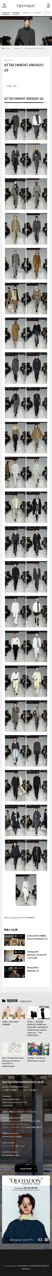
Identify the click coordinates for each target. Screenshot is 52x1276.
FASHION (6, 13)
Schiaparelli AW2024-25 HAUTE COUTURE (37, 954)
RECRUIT (7, 1261)
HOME (7, 48)
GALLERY (37, 13)
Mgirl (48, 13)
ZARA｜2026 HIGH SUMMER (10, 1023)
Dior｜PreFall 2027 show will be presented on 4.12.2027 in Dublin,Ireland (13, 1062)
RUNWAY (16, 13)
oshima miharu (10, 1259)
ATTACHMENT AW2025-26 (35, 48)
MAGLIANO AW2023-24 (33, 969)
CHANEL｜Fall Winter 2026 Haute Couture (36, 1059)
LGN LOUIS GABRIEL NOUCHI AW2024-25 (37, 937)
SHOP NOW (26, 1169)
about (6, 1256)
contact (7, 1257)
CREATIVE (27, 13)
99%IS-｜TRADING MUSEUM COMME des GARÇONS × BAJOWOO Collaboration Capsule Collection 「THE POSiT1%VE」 (37, 1029)
